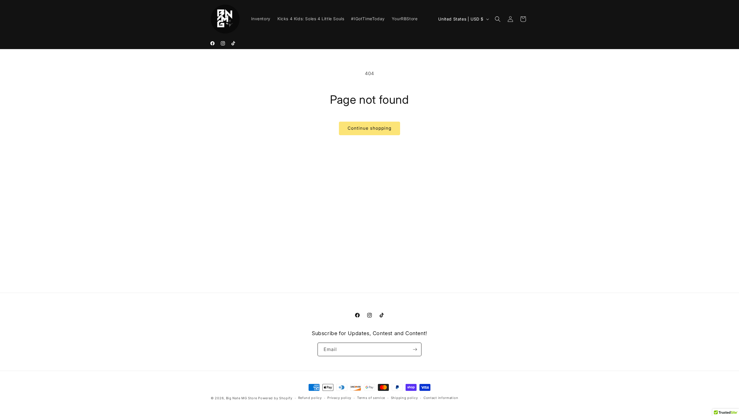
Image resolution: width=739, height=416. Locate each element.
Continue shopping (369, 128)
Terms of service (371, 398)
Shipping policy (404, 398)
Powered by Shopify (275, 398)
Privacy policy (339, 398)
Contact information (440, 398)
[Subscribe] (414, 349)
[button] (497, 19)
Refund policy (310, 398)
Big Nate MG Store (241, 398)
